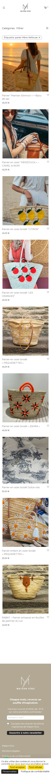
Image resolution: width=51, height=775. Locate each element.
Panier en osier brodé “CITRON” (20, 229)
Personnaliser (10, 771)
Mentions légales (11, 751)
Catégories (8, 28)
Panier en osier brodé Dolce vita (21, 487)
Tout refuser (35, 767)
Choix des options (9, 170)
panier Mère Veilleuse (21, 37)
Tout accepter (17, 767)
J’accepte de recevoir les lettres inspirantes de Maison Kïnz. (27, 725)
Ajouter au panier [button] (9, 103)
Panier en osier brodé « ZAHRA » (21, 426)
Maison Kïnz (8, 746)
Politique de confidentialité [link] (35, 771)
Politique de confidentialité (16, 756)
